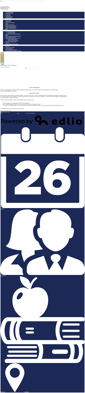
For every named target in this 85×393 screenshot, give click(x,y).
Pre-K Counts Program (9, 47)
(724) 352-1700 (23, 113)
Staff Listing (7, 14)
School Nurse (8, 15)
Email (2, 53)
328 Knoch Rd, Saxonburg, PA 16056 (9, 113)
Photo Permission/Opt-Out (10, 37)
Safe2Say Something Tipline (11, 41)
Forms (6, 35)
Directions (26, 391)
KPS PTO (7, 46)
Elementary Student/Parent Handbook (12, 33)
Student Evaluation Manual (10, 28)
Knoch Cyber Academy (10, 22)
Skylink (2, 55)
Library (6, 23)
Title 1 (6, 29)
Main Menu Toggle (4, 8)
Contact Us (37, 113)
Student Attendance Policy (10, 27)
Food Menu (2, 58)
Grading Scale (8, 21)
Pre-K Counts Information (5, 110)
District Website (8, 17)
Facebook (2, 60)
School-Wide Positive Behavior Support (13, 50)
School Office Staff (9, 13)
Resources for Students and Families (12, 38)
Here (1, 90)
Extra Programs (3, 65)
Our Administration (9, 12)
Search (2, 62)
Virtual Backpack (8, 48)
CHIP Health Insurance (12, 39)
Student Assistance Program (10, 25)
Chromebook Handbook (10, 31)
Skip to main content (4, 6)
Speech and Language (9, 24)
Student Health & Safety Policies (11, 43)
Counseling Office (9, 16)
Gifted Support (8, 20)
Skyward (7, 42)
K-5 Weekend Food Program (11, 49)
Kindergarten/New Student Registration (13, 36)
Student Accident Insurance (13, 40)
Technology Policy (11, 32)
